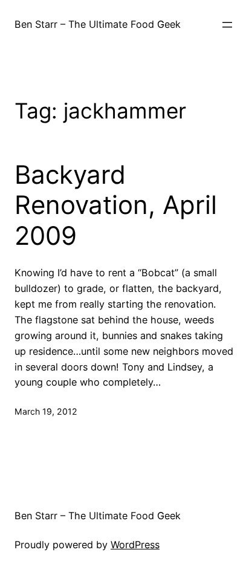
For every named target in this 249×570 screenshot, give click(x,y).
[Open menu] (227, 25)
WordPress (135, 545)
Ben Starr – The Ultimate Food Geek (98, 24)
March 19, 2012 (46, 411)
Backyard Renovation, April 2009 (116, 205)
